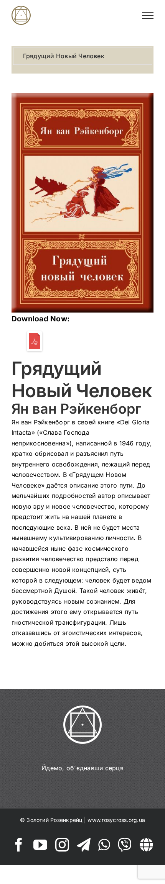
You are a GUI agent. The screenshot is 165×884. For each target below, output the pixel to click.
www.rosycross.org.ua (116, 820)
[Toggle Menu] (148, 15)
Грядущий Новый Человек (63, 56)
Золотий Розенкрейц (54, 820)
